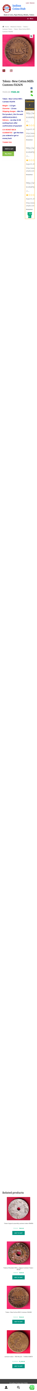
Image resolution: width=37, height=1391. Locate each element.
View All (30, 215)
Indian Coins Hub (19, 7)
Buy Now (8, 154)
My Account (6, 1387)
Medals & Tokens (16, 27)
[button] (31, 36)
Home (7, 27)
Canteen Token (7, 29)
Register (32, 3)
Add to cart (9, 149)
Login (27, 3)
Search (18, 1387)
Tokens (25, 27)
